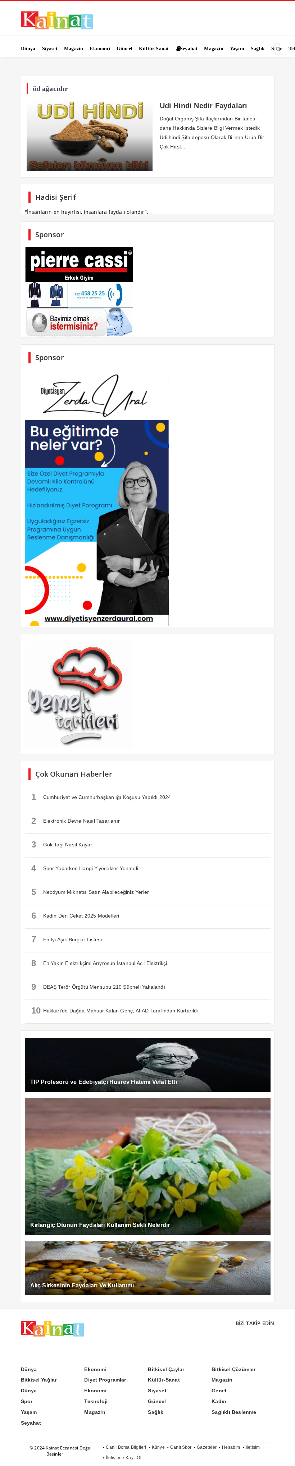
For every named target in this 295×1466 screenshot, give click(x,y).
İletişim (253, 1447)
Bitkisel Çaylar (166, 1369)
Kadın (219, 1401)
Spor (27, 1401)
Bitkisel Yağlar (39, 1380)
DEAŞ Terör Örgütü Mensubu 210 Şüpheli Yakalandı (98, 987)
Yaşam (29, 1412)
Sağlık (155, 1412)
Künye (158, 1447)
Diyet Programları (105, 1380)
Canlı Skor (180, 1447)
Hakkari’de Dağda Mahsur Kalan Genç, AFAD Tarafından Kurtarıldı (115, 1010)
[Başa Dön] (282, 1453)
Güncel (157, 1401)
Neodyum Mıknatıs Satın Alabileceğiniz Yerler (90, 892)
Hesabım (231, 1447)
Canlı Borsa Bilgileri (126, 1447)
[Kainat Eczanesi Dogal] (57, 29)
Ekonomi (95, 1369)
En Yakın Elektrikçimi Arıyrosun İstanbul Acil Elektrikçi (99, 963)
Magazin (222, 1380)
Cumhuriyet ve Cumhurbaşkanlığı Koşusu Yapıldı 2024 (101, 797)
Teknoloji (96, 1401)
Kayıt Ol (133, 1457)
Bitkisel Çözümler (233, 1369)
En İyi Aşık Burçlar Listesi (66, 939)
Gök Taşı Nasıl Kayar (61, 844)
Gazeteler (207, 1447)
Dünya (29, 1369)
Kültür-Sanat (164, 1380)
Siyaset (157, 1390)
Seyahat (31, 1423)
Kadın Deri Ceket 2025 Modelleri (75, 915)
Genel (219, 1390)
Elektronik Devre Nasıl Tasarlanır (75, 821)
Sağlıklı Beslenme (234, 1412)
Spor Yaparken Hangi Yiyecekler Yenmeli (85, 868)
